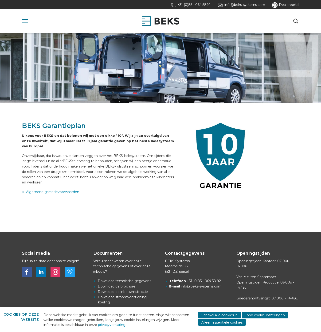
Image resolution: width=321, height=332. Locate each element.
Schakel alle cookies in (219, 315)
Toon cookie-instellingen (265, 315)
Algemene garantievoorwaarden (52, 192)
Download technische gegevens (124, 281)
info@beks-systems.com (201, 286)
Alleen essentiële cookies (222, 322)
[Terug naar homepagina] (160, 21)
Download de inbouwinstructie (123, 292)
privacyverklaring (111, 325)
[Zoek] (296, 21)
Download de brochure (116, 286)
